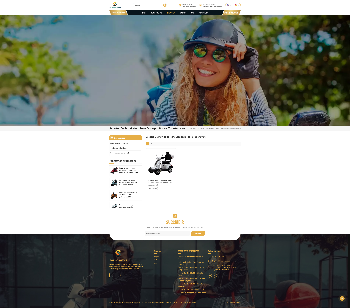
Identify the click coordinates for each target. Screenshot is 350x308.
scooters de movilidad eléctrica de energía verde (191, 269)
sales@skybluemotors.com (212, 6)
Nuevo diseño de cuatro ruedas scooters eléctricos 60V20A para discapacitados (160, 183)
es (238, 5)
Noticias (182, 13)
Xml (179, 302)
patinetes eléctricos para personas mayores (191, 263)
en (231, 5)
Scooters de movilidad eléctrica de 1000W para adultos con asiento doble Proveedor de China (128, 170)
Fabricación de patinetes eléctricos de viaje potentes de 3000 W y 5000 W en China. (128, 195)
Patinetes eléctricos (118, 148)
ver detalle (153, 188)
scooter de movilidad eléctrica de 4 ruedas (191, 258)
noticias (157, 260)
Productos (171, 13)
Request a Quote (118, 275)
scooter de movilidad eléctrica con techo (191, 274)
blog (192, 13)
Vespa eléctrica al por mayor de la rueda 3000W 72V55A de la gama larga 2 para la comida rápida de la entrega (127, 207)
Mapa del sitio (170, 302)
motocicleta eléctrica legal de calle (191, 289)
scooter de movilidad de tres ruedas (192, 293)
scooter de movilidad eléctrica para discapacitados (191, 285)
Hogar (144, 13)
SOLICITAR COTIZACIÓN (231, 13)
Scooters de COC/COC (119, 143)
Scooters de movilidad (119, 153)
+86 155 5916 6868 (189, 6)
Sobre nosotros (156, 13)
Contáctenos (203, 13)
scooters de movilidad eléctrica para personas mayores (191, 280)
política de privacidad (190, 302)
